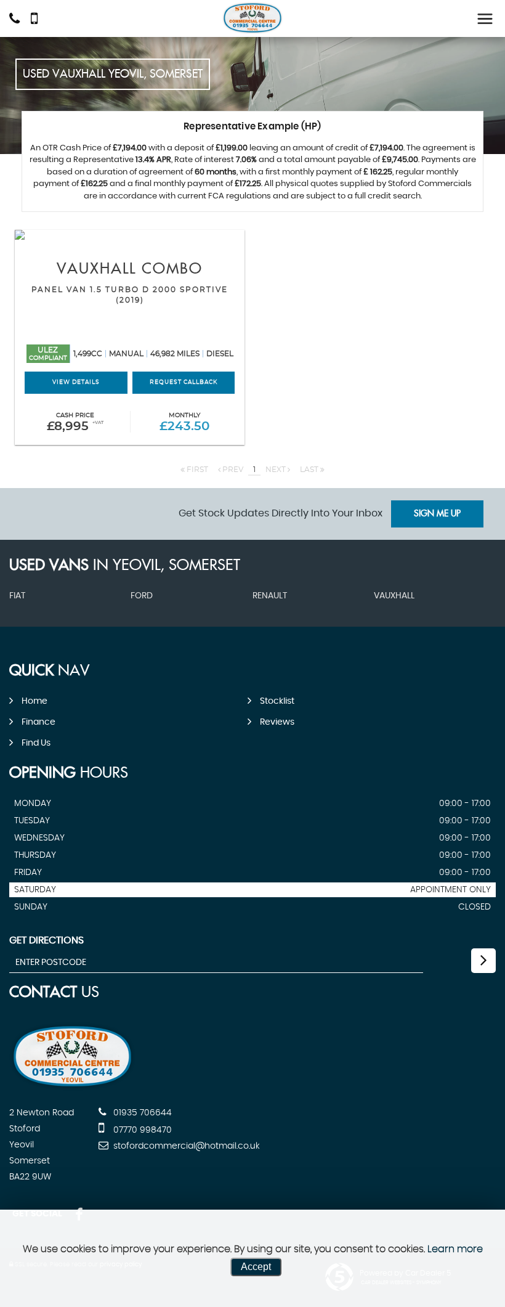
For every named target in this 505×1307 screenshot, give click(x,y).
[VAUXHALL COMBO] (129, 235)
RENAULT (269, 596)
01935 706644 (141, 1113)
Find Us (36, 743)
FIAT (17, 596)
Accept (256, 1266)
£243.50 (184, 422)
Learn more (455, 1249)
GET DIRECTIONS (46, 940)
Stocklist (277, 701)
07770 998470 (141, 1130)
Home (34, 701)
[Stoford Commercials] (252, 18)
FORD (142, 596)
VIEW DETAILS (76, 382)
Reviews (277, 722)
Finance (38, 722)
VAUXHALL (394, 596)
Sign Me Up (437, 514)
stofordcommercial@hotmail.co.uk (185, 1146)
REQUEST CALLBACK (183, 382)
